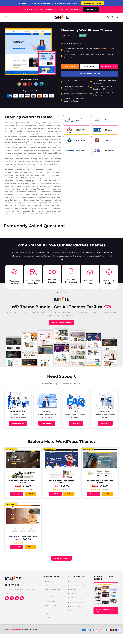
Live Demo (89, 66)
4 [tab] (66, 292)
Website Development (78, 598)
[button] (6, 17)
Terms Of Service (51, 605)
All (71, 581)
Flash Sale (48, 585)
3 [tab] (63, 292)
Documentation (108, 66)
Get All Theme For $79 (89, 74)
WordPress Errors (76, 606)
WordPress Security (77, 602)
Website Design (75, 594)
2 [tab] (60, 292)
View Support (47, 423)
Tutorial (73, 590)
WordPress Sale (75, 610)
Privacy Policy (50, 601)
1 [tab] (57, 292)
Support (47, 613)
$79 (107, 306)
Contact (47, 609)
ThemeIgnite (16, 630)
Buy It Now (70, 66)
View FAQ (76, 423)
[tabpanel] (17, 277)
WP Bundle (49, 581)
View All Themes (61, 558)
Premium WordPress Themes (52, 591)
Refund (47, 617)
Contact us (105, 423)
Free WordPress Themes (53, 597)
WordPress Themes (77, 585)
